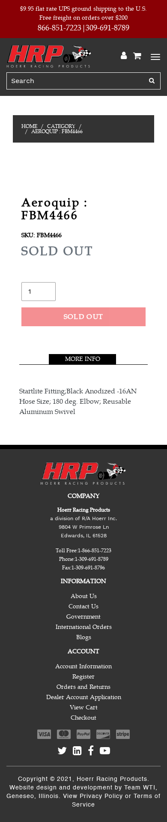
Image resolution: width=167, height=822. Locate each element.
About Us (84, 596)
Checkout (83, 717)
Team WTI (139, 788)
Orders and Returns (83, 687)
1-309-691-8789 (91, 559)
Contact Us (83, 606)
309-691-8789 (107, 28)
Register (83, 676)
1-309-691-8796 (88, 567)
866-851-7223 (59, 28)
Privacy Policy (101, 796)
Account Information (83, 666)
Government (83, 616)
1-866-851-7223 (94, 550)
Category (61, 126)
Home (29, 126)
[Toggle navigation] (154, 56)
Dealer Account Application (83, 697)
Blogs (83, 637)
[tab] (82, 359)
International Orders (84, 627)
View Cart (84, 707)
